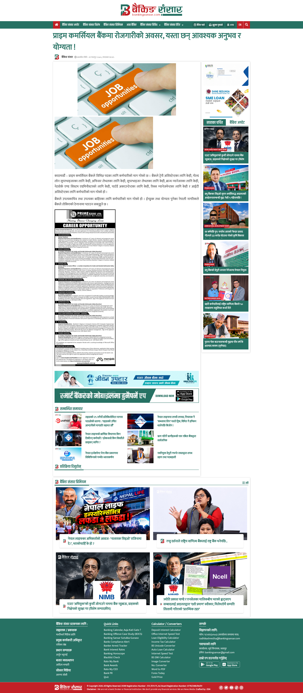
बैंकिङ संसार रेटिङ (172, 25)
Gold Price (157, 677)
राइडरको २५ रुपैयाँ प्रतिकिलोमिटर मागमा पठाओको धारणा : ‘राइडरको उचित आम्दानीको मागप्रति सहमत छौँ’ (104, 421)
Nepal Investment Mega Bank (215, 149)
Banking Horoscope (114, 653)
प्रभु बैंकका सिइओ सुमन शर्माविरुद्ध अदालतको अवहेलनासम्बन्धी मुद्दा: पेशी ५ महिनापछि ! (225, 196)
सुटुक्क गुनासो (217, 25)
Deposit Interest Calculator (166, 630)
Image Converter (161, 661)
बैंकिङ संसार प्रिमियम (113, 25)
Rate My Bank (111, 661)
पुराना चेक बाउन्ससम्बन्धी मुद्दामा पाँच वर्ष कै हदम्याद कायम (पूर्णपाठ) (224, 344)
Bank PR (108, 673)
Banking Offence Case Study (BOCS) (123, 634)
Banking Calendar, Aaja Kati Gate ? (122, 630)
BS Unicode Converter (163, 646)
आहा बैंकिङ (132, 25)
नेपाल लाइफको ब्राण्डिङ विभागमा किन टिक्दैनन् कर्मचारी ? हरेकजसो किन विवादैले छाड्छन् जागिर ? (104, 438)
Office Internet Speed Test (166, 634)
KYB (232, 25)
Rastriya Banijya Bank (213, 298)
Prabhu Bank (209, 188)
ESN (208, 689)
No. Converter (159, 665)
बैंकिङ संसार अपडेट (70, 25)
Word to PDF (158, 669)
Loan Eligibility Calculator (165, 638)
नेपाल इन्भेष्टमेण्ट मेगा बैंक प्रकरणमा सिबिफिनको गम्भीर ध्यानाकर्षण (101, 455)
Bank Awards (111, 665)
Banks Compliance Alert (116, 642)
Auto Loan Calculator (163, 649)
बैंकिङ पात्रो (201, 25)
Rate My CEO (111, 669)
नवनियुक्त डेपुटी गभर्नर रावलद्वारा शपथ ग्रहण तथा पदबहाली (174, 455)
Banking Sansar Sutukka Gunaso (121, 638)
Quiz (106, 677)
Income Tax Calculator (164, 642)
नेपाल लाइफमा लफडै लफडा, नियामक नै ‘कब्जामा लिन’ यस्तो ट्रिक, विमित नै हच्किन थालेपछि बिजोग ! (176, 421)
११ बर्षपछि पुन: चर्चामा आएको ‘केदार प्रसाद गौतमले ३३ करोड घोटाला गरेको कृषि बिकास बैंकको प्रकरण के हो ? (224, 235)
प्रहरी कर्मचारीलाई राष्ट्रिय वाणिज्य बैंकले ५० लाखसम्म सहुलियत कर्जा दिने (224, 306)
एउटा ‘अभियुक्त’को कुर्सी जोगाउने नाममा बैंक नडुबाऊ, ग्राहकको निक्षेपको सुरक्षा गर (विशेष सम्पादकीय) (224, 159)
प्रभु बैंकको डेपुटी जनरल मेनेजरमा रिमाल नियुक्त (225, 270)
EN (240, 25)
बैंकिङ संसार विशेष (91, 25)
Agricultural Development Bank (217, 226)
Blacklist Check (112, 657)
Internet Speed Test (162, 653)
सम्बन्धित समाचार (71, 409)
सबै (246, 483)
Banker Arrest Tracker (115, 646)
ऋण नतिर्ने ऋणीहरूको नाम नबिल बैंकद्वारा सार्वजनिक (176, 438)
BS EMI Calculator (161, 657)
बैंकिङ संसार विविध (148, 25)
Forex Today (158, 673)
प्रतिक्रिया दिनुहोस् (70, 467)
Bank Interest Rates (114, 649)
